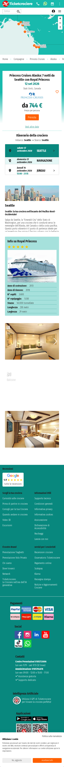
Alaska (53, 59)
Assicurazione (40, 519)
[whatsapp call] (45, 4)
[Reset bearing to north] (60, 27)
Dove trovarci (8, 568)
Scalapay (38, 568)
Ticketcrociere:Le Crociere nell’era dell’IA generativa (14, 582)
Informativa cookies (43, 514)
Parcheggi (38, 533)
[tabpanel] (32, 209)
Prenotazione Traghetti (13, 552)
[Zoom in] (60, 18)
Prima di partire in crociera (15, 503)
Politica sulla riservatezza (52, 736)
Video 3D (6, 519)
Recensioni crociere (43, 552)
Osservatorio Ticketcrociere (47, 557)
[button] (55, 341)
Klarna (37, 573)
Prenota (32, 117)
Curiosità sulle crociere (13, 498)
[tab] (32, 150)
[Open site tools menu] (60, 4)
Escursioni (7, 525)
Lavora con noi (41, 539)
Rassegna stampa (42, 579)
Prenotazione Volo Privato (14, 557)
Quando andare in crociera (14, 514)
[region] (32, 35)
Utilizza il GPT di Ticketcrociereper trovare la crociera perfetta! (36, 700)
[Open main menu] (60, 11)
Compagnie (19, 59)
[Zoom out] (60, 23)
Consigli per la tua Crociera (15, 509)
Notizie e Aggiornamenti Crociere (45, 586)
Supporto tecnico (42, 498)
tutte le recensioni (13, 483)
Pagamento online (42, 563)
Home (5, 59)
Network (6, 573)
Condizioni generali (43, 503)
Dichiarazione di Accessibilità (42, 527)
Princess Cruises (37, 59)
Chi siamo (7, 563)
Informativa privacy (43, 509)
